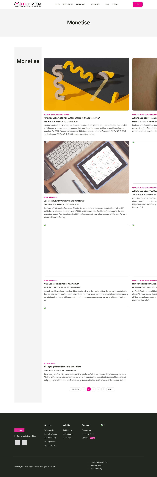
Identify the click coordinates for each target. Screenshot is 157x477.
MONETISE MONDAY (50, 197)
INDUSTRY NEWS (49, 114)
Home (57, 4)
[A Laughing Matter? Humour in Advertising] (86, 333)
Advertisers (80, 4)
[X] (17, 442)
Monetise (59, 121)
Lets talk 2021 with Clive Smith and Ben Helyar (64, 201)
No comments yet (71, 121)
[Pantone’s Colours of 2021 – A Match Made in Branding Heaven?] (86, 84)
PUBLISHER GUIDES (62, 114)
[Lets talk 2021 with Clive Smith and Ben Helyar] (86, 167)
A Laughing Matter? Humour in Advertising (62, 367)
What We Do (68, 4)
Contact (115, 4)
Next (110, 389)
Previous (75, 389)
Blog (107, 4)
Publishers (95, 4)
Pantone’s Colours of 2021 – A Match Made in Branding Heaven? (72, 118)
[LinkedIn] (24, 442)
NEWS (147, 114)
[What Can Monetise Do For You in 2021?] (86, 250)
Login (138, 4)
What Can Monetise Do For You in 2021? (61, 284)
